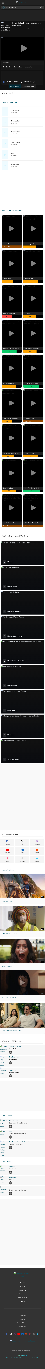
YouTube (7, 852)
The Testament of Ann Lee (11, 453)
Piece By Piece (29, 453)
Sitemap (22, 1319)
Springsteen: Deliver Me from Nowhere (34, 348)
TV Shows (22, 1286)
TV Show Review (14, 1072)
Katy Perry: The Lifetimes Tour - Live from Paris (34, 523)
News (22, 1305)
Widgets (37, 861)
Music (5, 77)
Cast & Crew (7, 102)
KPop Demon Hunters (31, 383)
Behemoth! (6, 244)
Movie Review (13, 1049)
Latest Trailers (8, 869)
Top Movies (7, 1115)
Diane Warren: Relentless (10, 418)
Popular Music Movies (12, 210)
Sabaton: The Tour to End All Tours (12, 348)
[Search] (41, 7)
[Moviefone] (22, 3)
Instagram (37, 844)
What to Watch (22, 1297)
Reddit (10, 82)
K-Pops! (27, 313)
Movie (28, 28)
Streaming (22, 1290)
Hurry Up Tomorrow (9, 313)
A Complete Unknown (9, 383)
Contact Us (22, 1315)
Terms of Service (22, 1323)
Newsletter (22, 861)
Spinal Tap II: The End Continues (34, 244)
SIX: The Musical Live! (32, 488)
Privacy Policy (22, 1326)
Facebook (4, 82)
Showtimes (22, 1294)
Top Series (6, 1161)
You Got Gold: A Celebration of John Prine (12, 523)
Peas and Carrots (30, 418)
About (22, 1312)
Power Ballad (29, 278)
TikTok (7, 861)
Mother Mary (7, 278)
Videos (22, 1301)
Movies (22, 1283)
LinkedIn (22, 852)
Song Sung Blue (8, 488)
